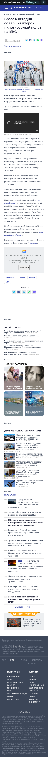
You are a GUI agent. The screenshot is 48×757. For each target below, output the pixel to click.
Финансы (33, 699)
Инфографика (24, 614)
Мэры (10, 696)
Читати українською (12, 46)
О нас (24, 660)
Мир (38, 14)
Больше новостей (22, 607)
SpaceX (32, 277)
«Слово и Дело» (18, 646)
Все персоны (13, 699)
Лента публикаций (26, 14)
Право (32, 696)
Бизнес (32, 677)
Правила (31, 664)
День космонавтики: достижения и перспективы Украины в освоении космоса (23, 347)
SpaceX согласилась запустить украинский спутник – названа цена (22, 332)
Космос (22, 277)
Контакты (37, 660)
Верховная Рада (15, 682)
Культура (33, 680)
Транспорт (10, 277)
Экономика (34, 702)
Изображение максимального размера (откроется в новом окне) (24, 90)
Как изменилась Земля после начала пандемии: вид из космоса (23, 353)
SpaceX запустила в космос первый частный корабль (23, 342)
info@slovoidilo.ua (24, 712)
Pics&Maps (32, 243)
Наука (31, 682)
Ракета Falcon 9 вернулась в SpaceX (22, 337)
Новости (10, 494)
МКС (7, 282)
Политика (33, 694)
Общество (34, 691)
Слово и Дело (10, 14)
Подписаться (24, 267)
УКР (37, 8)
